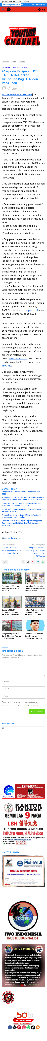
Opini (26, 67)
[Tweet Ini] (28, 562)
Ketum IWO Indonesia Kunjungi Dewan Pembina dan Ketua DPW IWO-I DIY (23, 510)
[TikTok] (33, 1027)
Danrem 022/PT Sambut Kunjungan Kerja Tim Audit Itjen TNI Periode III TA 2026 (21, 504)
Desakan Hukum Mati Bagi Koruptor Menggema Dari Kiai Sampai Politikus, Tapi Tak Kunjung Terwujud (22, 523)
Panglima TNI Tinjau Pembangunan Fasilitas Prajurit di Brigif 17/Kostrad (35, 550)
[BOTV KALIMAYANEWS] (8, 9)
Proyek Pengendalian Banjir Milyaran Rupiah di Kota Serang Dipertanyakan (21, 516)
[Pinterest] (19, 1027)
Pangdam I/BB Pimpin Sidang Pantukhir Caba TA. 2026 (22, 493)
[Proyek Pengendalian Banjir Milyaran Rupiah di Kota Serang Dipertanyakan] (12, 625)
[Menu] (3, 9)
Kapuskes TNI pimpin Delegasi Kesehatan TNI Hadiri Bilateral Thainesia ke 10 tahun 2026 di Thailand (23, 498)
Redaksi (9, 87)
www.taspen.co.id (18, 358)
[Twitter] (15, 1027)
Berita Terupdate (9, 67)
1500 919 (6, 365)
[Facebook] (10, 1027)
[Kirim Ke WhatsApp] (43, 562)
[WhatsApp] (28, 1027)
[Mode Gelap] (39, 9)
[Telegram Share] (38, 562)
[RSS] (38, 1027)
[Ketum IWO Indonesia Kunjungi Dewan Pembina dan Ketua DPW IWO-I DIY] (35, 602)
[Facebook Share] (23, 562)
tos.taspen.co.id (29, 310)
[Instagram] (24, 1027)
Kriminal (20, 67)
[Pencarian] (43, 9)
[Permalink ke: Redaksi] (4, 88)
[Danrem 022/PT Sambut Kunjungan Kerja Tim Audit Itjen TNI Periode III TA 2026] (12, 602)
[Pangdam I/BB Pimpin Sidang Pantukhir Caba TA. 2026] (12, 578)
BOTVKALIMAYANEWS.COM (17, 94)
